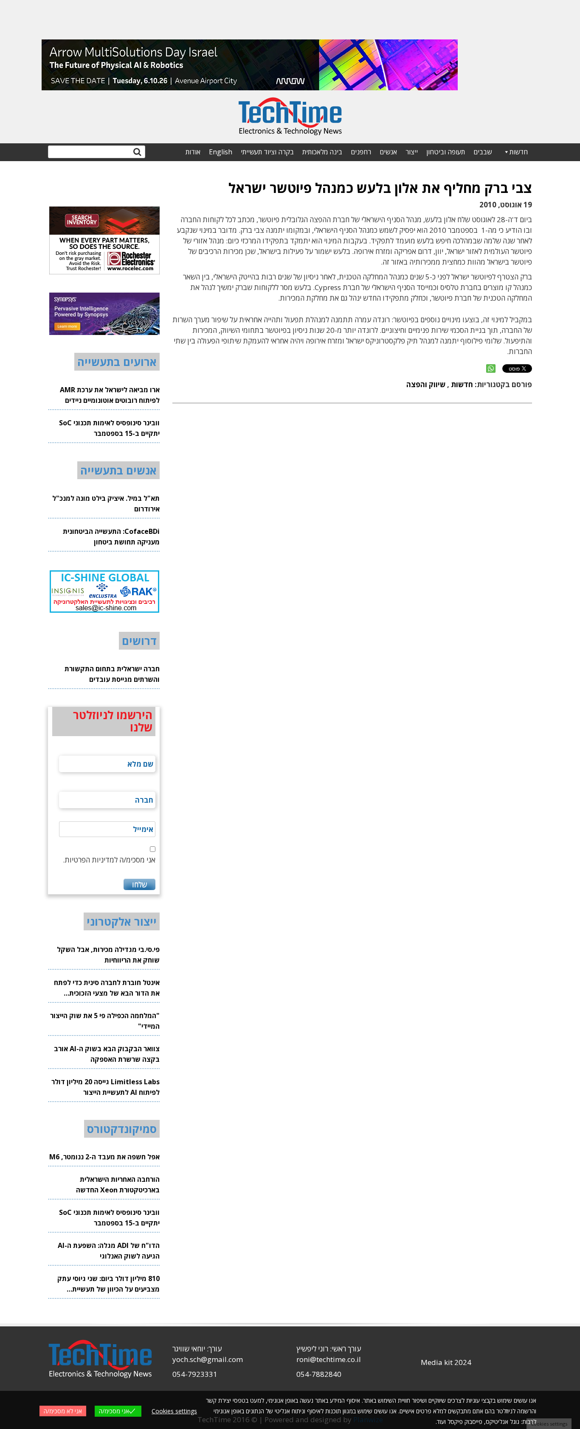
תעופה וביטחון (445, 151)
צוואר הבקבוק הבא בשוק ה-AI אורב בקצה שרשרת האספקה (107, 1054)
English (220, 151)
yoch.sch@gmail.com (207, 1359)
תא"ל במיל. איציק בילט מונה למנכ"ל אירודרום (106, 504)
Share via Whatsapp (491, 368)
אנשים (388, 151)
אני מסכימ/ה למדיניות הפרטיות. (109, 860)
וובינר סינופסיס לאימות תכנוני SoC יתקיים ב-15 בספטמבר (109, 428)
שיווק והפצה (425, 384)
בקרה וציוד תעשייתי (267, 151)
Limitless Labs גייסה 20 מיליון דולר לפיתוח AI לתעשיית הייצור (105, 1087)
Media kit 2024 (446, 1362)
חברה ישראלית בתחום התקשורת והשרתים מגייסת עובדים (112, 674)
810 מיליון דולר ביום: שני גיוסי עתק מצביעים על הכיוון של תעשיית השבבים (108, 1284)
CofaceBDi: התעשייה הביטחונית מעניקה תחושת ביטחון (111, 537)
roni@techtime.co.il (328, 1359)
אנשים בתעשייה (118, 470)
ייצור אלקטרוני (122, 921)
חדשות (519, 151)
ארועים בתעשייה (117, 361)
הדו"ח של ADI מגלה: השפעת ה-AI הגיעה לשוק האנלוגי (109, 1251)
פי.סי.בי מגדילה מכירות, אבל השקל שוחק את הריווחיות (108, 955)
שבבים (482, 151)
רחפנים (361, 151)
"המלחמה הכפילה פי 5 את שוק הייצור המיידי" (105, 1021)
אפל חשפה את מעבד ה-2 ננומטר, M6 (104, 1156)
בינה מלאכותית (322, 151)
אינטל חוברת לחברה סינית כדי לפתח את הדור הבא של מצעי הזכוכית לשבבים (107, 988)
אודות (193, 151)
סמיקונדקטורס (122, 1129)
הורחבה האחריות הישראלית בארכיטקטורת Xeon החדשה (118, 1185)
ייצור (411, 151)
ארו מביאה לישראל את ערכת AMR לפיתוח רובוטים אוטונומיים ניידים (110, 395)
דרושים (139, 641)
